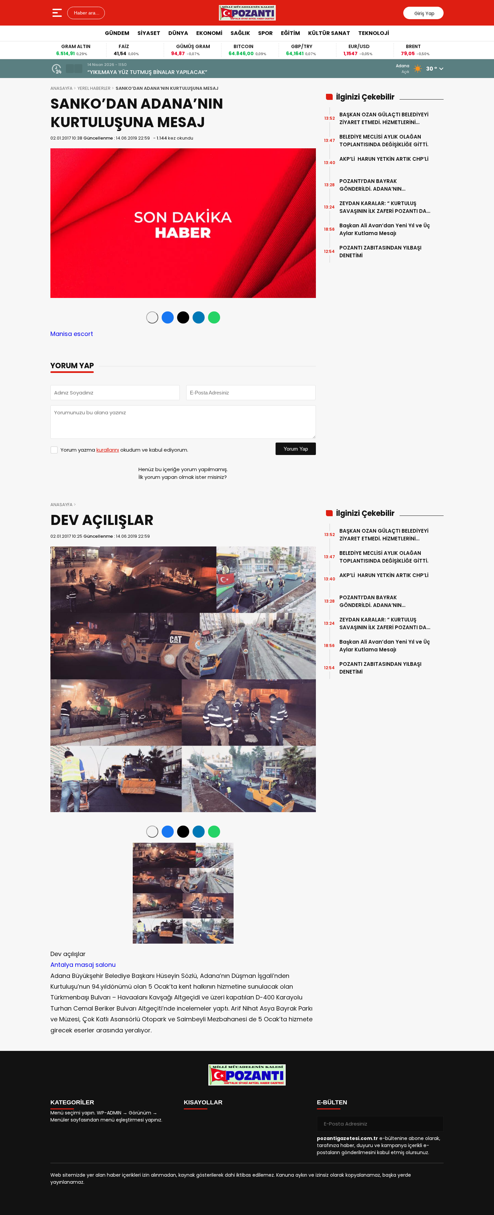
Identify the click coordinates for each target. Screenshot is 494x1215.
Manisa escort (71, 334)
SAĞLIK (240, 33)
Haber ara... (86, 12)
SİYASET (148, 33)
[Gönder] (436, 1124)
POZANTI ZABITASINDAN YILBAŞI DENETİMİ (380, 251)
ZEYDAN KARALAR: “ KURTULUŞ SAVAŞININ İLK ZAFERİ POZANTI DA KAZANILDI (382, 207)
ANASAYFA (61, 88)
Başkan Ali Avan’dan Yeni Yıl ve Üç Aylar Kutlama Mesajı (384, 229)
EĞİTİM (290, 33)
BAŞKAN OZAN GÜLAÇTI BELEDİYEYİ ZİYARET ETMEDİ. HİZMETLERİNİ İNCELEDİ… (383, 118)
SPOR (265, 33)
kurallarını (107, 449)
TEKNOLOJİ (373, 33)
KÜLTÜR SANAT (329, 33)
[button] (70, 68)
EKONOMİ (209, 33)
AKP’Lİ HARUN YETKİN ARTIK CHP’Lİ (383, 162)
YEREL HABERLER (94, 88)
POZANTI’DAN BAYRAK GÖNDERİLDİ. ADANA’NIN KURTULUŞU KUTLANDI (370, 185)
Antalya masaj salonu (83, 964)
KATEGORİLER (72, 1102)
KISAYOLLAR (203, 1102)
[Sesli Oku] (152, 317)
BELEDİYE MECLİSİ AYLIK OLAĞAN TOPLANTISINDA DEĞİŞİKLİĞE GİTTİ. (383, 140)
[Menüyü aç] (58, 13)
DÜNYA (178, 33)
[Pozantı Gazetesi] (247, 13)
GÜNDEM (117, 33)
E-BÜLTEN (332, 1102)
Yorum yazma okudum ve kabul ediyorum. (124, 449)
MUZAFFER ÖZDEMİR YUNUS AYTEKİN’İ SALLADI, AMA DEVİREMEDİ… (170, 72)
